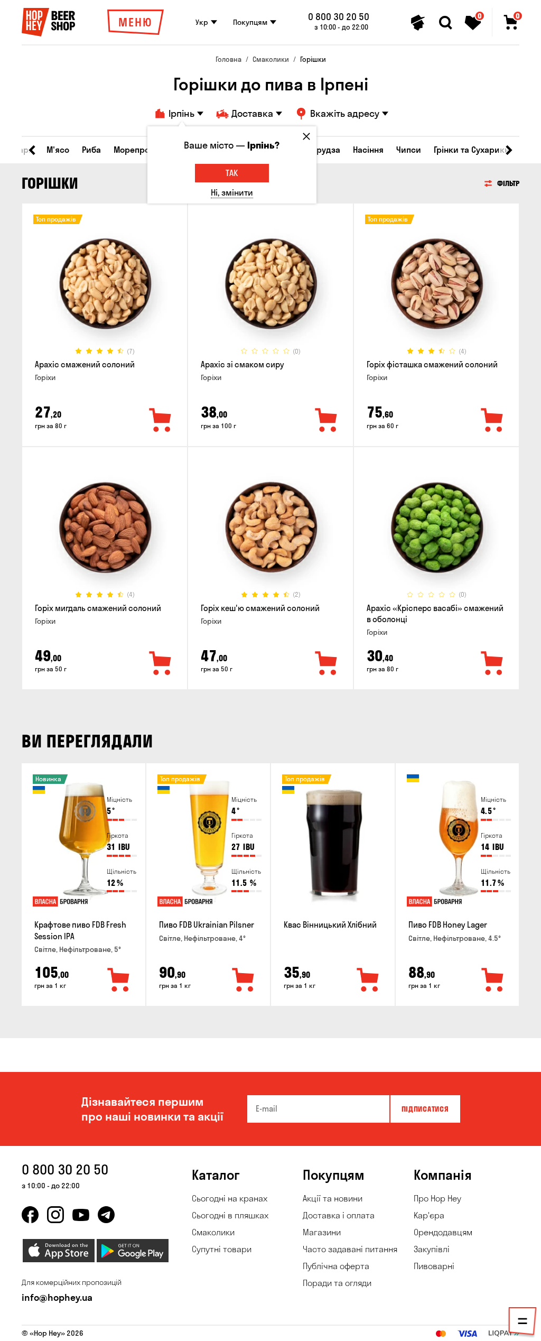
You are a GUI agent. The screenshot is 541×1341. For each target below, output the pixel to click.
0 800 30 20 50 (338, 17)
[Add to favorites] (160, 420)
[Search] (445, 23)
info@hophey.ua (57, 1297)
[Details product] (104, 284)
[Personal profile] (417, 23)
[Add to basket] (119, 980)
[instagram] (55, 1214)
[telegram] (106, 1214)
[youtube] (80, 1214)
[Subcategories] (522, 1323)
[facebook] (30, 1214)
